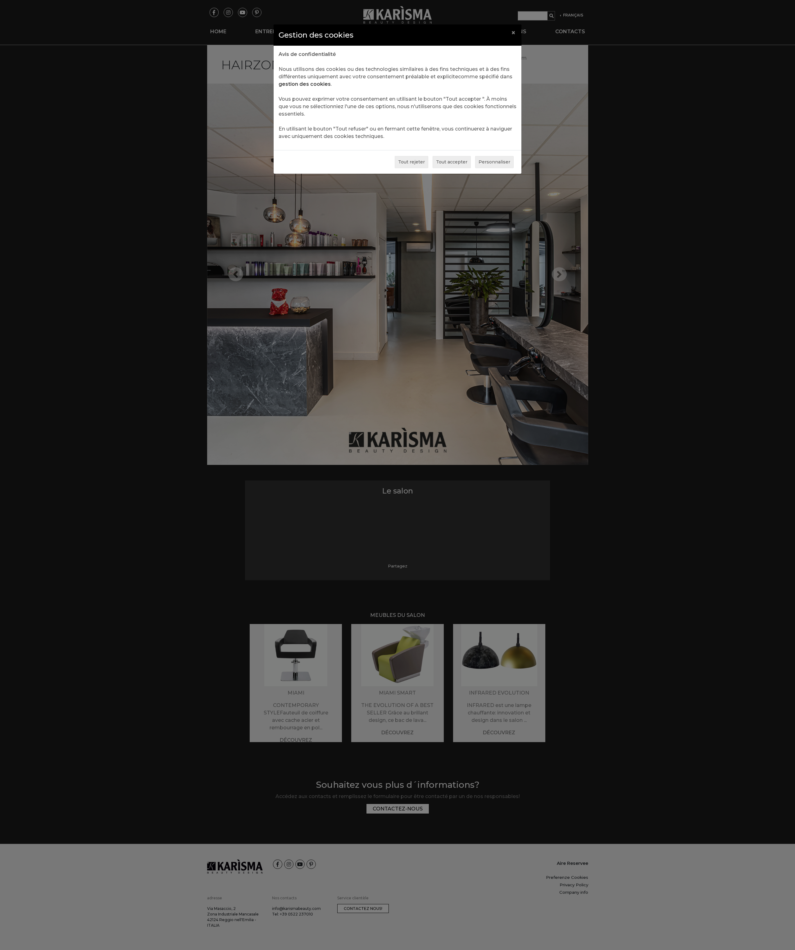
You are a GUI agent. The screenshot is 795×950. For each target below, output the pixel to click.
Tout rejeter (411, 162)
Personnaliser (494, 162)
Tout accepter (451, 162)
